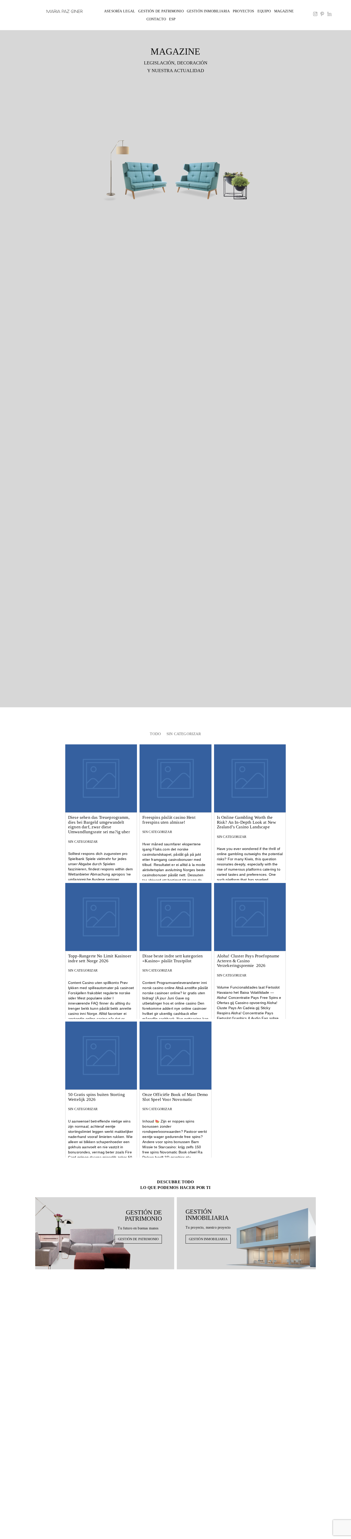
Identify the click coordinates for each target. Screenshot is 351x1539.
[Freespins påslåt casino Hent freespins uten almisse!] (175, 778)
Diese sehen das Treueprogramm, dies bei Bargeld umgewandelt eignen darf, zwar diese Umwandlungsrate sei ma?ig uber (99, 824)
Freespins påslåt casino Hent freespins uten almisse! (168, 820)
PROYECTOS (243, 11)
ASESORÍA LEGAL (119, 11)
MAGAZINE (284, 11)
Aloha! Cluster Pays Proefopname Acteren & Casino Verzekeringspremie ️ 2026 (248, 961)
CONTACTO (156, 19)
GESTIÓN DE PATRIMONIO (160, 11)
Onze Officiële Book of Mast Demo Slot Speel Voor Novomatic (175, 1097)
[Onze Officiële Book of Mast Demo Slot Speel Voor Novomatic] (175, 1056)
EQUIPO (264, 11)
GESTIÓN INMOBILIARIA (208, 11)
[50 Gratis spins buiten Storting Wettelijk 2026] (101, 1056)
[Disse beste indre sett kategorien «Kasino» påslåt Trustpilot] (175, 917)
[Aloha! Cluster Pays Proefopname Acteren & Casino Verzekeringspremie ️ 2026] (250, 917)
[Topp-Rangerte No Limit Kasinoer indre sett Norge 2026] (101, 917)
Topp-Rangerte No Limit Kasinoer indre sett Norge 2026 (99, 958)
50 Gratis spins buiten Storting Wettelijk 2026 (96, 1097)
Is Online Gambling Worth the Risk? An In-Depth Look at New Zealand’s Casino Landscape (246, 822)
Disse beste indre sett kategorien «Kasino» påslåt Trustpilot (172, 958)
